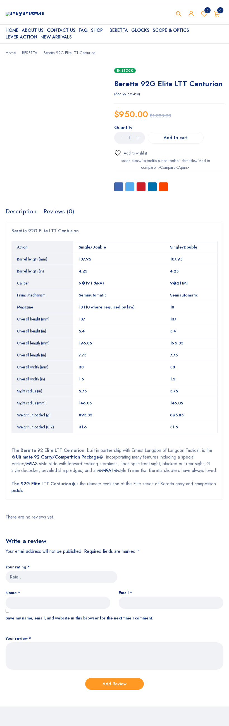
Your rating (18, 567)
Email (125, 592)
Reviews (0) (59, 211)
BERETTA (29, 53)
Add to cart (176, 137)
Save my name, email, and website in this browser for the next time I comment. (79, 618)
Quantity (123, 128)
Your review (18, 638)
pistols (17, 490)
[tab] (21, 211)
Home (11, 53)
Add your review (127, 94)
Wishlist (207, 10)
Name (13, 592)
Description (21, 211)
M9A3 (32, 463)
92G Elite (30, 484)
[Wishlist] (130, 152)
